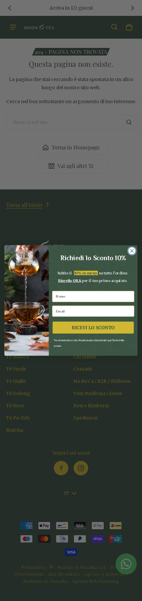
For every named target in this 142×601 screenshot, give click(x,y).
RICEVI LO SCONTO (93, 328)
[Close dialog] (132, 251)
